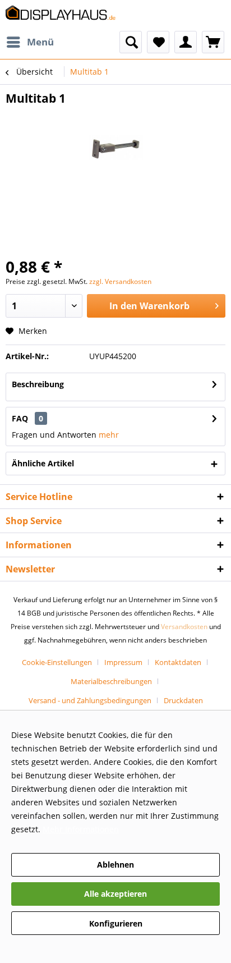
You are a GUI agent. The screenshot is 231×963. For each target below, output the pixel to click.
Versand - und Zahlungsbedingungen (90, 700)
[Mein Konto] (185, 42)
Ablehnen (115, 864)
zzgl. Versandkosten (120, 281)
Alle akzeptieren (115, 893)
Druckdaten (183, 700)
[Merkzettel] (158, 42)
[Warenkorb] (213, 42)
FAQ (27, 418)
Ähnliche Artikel (43, 463)
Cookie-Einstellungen (57, 662)
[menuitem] (29, 42)
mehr (109, 434)
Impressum (123, 662)
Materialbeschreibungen (111, 681)
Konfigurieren (115, 923)
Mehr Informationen (81, 829)
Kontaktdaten (178, 662)
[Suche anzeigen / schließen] (130, 42)
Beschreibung (38, 384)
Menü (40, 41)
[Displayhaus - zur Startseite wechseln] (61, 15)
